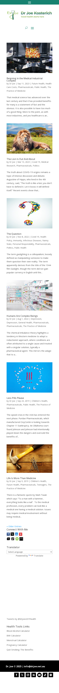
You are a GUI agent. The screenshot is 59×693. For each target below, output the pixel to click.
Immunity (17, 240)
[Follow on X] (22, 675)
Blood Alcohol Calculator (18, 630)
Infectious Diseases (32, 240)
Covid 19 (36, 162)
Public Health (40, 87)
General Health (25, 322)
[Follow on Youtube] (39, 675)
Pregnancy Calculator (17, 645)
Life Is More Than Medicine (21, 478)
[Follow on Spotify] (51, 675)
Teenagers (42, 484)
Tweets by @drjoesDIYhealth (21, 618)
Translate (38, 555)
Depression (36, 318)
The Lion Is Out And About (21, 159)
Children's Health (39, 401)
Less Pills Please (15, 398)
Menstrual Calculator (17, 640)
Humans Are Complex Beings (22, 315)
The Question (14, 233)
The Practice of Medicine (34, 326)
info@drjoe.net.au (34, 666)
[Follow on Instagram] (28, 675)
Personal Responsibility (23, 244)
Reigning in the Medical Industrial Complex (25, 79)
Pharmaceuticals (25, 87)
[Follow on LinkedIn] (33, 675)
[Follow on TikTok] (45, 675)
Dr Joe (12, 83)
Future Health (38, 83)
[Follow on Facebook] (16, 675)
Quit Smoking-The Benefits (20, 649)
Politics (36, 165)
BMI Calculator (14, 635)
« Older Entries (14, 526)
